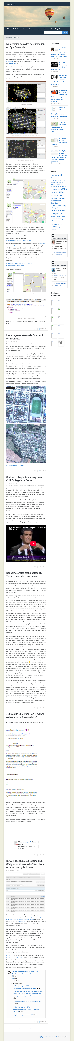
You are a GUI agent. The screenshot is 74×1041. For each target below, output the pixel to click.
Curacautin (56, 180)
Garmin (53, 184)
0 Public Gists (57, 285)
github (59, 186)
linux (59, 195)
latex (52, 195)
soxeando (60, 220)
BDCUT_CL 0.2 (20, 957)
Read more (43, 328)
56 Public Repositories (60, 252)
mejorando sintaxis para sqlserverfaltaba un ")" (28, 1001)
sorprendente (54, 220)
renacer (63, 216)
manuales (54, 198)
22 (34, 1029)
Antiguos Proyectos (55, 29)
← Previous (14, 1029)
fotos (61, 182)
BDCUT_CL (9, 955)
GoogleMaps (55, 189)
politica (57, 208)
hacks (63, 189)
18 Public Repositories (60, 283)
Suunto (57, 222)
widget (59, 227)
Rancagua (53, 216)
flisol (57, 182)
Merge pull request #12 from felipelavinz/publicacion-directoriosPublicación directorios (26, 1009)
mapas (61, 198)
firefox (53, 182)
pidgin (52, 208)
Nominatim (9, 61)
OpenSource (55, 203)
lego (55, 195)
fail (64, 180)
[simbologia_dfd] (15, 843)
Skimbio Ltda (22, 921)
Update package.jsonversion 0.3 (24, 1015)
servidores (59, 218)
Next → (39, 1029)
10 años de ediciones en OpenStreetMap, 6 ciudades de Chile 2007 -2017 (59, 127)
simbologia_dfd (26, 842)
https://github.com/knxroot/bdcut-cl (22, 974)
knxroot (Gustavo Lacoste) (59, 238)
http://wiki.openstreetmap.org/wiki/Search (18, 240)
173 (13, 978)
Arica (56, 175)
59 (12, 976)
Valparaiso (60, 224)
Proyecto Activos (42, 29)
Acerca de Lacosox (28, 29)
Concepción (53, 177)
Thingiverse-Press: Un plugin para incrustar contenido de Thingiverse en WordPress (59, 52)
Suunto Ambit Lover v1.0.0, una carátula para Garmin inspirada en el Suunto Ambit (59, 80)
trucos (54, 224)
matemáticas (56, 201)
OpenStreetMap (12, 63)
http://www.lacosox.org (60, 275)
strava (53, 222)
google (63, 186)
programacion (58, 210)
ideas (52, 192)
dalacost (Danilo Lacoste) (59, 265)
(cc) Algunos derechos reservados (48, 1037)
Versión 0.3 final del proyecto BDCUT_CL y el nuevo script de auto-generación (59, 112)
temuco (60, 222)
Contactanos (17, 29)
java (55, 192)
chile (60, 175)
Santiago (53, 218)
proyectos (57, 213)
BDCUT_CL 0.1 (10, 957)
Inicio (9, 29)
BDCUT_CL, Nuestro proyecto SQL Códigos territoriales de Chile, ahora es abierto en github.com (25, 864)
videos (54, 227)
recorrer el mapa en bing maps (15, 465)
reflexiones (58, 216)
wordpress (54, 229)
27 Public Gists (58, 254)
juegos (61, 192)
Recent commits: (17, 983)
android (52, 175)
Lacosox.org (10, 4)
